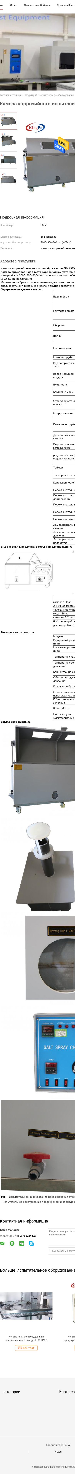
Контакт (28, 1348)
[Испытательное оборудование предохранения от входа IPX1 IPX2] (26, 1306)
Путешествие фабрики (37, 5)
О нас (13, 5)
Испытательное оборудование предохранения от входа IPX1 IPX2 (26, 1338)
